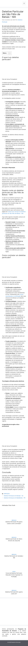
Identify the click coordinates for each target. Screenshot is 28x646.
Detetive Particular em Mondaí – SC (13, 495)
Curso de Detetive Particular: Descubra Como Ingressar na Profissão (14, 574)
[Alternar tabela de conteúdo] (8, 53)
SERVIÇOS (7, 493)
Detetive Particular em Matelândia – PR (14, 498)
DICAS (14, 571)
